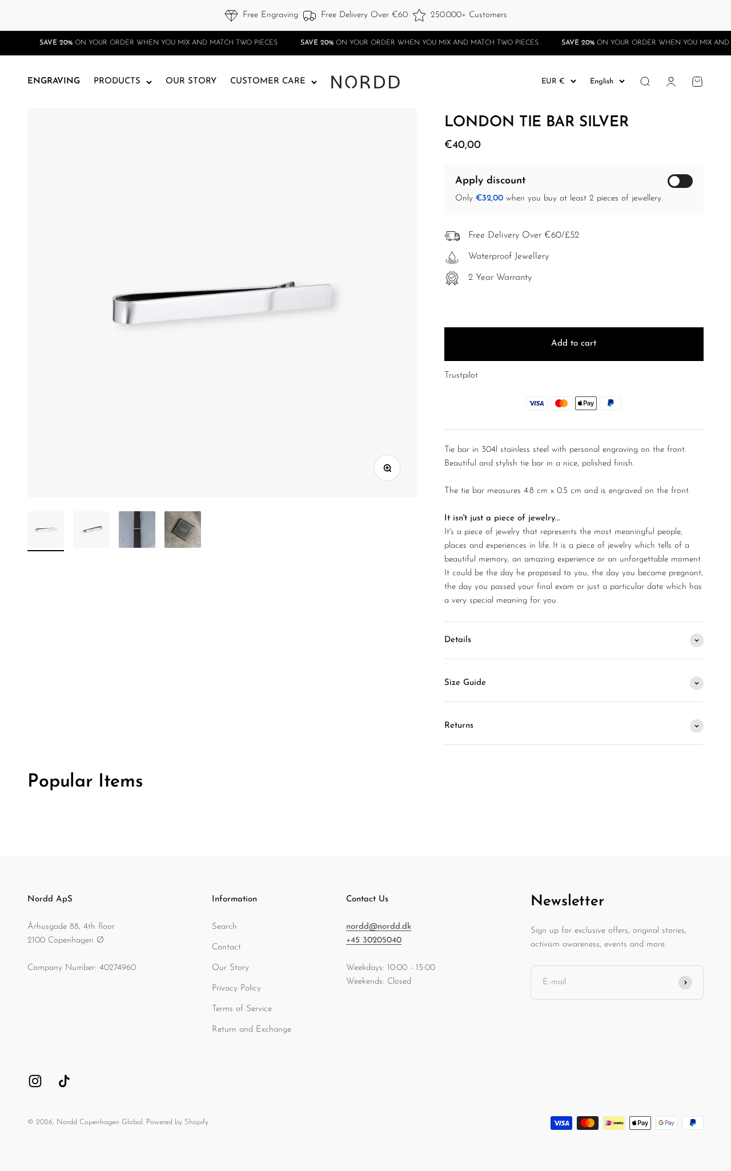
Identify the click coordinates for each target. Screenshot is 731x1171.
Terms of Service (242, 1009)
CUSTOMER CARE (268, 81)
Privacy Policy (236, 988)
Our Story (230, 968)
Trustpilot (461, 375)
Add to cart (573, 343)
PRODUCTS (117, 81)
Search (224, 927)
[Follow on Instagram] (35, 1081)
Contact (226, 947)
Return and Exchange (251, 1029)
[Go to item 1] (45, 531)
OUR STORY (191, 81)
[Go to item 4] (182, 531)
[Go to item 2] (91, 531)
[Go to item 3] (137, 531)
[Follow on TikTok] (64, 1081)
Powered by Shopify (177, 1122)
